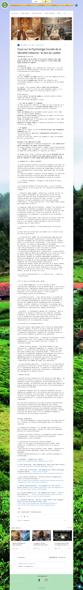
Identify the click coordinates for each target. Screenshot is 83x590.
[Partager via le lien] (27, 516)
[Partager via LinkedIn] (24, 516)
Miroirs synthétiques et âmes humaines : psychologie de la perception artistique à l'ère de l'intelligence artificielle (20, 544)
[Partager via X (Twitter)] (21, 516)
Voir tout (69, 527)
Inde (19, 511)
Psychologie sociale (37, 13)
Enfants (59, 13)
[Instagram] (46, 580)
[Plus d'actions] (64, 45)
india (19, 508)
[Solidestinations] (39, 580)
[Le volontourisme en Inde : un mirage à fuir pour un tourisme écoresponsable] (62, 535)
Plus (64, 13)
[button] (28, 5)
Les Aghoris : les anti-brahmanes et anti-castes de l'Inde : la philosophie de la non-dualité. (41, 544)
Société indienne (25, 13)
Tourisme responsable (49, 13)
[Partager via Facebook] (18, 516)
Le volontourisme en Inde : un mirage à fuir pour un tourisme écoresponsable (62, 544)
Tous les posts (14, 13)
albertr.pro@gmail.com (42, 576)
